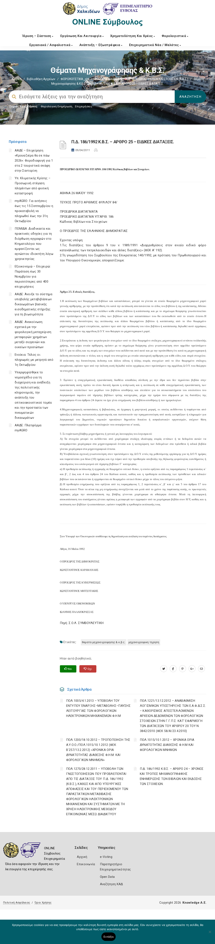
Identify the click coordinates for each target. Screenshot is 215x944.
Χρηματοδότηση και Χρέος (132, 36)
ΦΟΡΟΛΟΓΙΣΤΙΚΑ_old (75, 79)
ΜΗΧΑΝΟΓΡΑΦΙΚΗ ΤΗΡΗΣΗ (143, 642)
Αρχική (16, 79)
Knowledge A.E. (194, 903)
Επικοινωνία (86, 864)
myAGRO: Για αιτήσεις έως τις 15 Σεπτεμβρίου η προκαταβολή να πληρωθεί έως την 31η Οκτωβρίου (34, 211)
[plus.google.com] (192, 669)
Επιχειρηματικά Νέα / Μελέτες (154, 45)
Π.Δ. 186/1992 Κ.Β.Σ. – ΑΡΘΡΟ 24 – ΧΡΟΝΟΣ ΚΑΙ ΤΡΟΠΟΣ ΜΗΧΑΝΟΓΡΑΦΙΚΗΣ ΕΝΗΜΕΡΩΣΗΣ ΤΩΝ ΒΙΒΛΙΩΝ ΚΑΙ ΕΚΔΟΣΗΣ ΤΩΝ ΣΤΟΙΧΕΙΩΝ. (172, 776)
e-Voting (106, 857)
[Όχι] (210, 934)
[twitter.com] (163, 669)
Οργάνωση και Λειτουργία (81, 36)
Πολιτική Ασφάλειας (16, 902)
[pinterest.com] (182, 669)
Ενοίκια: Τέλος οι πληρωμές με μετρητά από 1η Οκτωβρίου (34, 360)
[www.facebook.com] (173, 669)
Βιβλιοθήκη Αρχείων (41, 79)
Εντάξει (109, 936)
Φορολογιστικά (174, 36)
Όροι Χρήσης (43, 902)
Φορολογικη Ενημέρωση (56, 106)
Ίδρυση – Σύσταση (37, 36)
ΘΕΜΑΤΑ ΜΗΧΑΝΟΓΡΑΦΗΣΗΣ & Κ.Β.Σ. (103, 642)
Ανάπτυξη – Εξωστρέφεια (100, 45)
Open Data (107, 877)
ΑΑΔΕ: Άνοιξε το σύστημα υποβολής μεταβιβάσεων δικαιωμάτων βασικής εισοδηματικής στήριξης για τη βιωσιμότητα (33, 304)
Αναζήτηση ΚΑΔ (111, 884)
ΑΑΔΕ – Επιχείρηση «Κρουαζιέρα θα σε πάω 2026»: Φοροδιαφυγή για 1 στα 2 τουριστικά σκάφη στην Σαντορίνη (34, 160)
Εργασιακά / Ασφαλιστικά (50, 45)
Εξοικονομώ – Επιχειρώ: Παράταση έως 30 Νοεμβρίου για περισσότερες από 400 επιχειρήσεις (33, 276)
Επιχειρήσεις (83, 106)
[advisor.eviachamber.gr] (201, 669)
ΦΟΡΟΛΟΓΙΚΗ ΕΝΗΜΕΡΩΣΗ (112, 79)
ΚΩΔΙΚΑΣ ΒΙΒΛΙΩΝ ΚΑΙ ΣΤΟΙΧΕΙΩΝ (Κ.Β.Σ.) (161, 79)
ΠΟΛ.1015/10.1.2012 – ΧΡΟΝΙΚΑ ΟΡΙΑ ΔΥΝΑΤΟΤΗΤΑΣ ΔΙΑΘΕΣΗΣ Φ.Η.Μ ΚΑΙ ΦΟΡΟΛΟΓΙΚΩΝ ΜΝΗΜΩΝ (167, 745)
